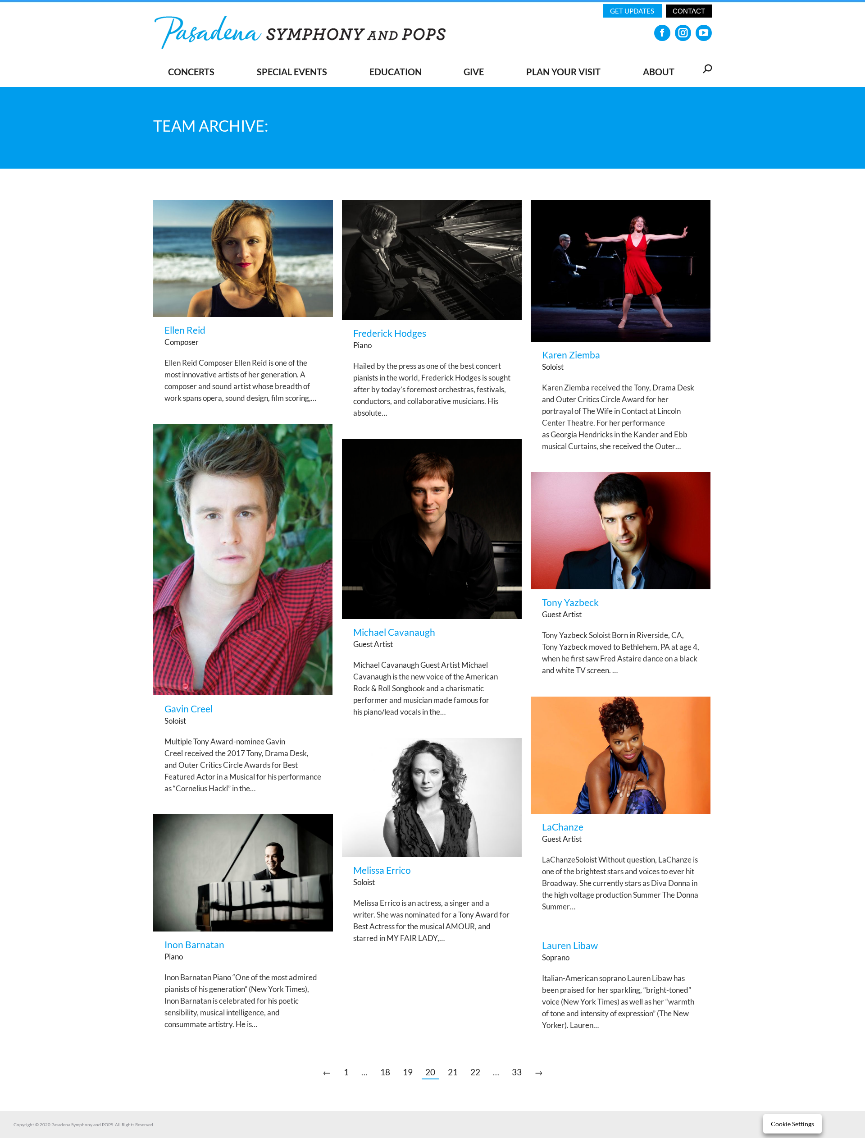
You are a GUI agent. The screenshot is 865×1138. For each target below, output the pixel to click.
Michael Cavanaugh (394, 632)
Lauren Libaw (570, 945)
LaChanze (562, 826)
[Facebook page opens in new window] (662, 33)
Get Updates (633, 11)
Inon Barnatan (194, 944)
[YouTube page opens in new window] (704, 33)
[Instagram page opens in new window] (683, 33)
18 (385, 1072)
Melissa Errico (382, 870)
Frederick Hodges (389, 333)
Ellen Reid (184, 329)
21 (453, 1072)
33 (517, 1072)
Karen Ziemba (571, 354)
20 (430, 1072)
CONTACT (689, 11)
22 (475, 1072)
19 (408, 1072)
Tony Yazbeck (570, 602)
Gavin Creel (188, 708)
